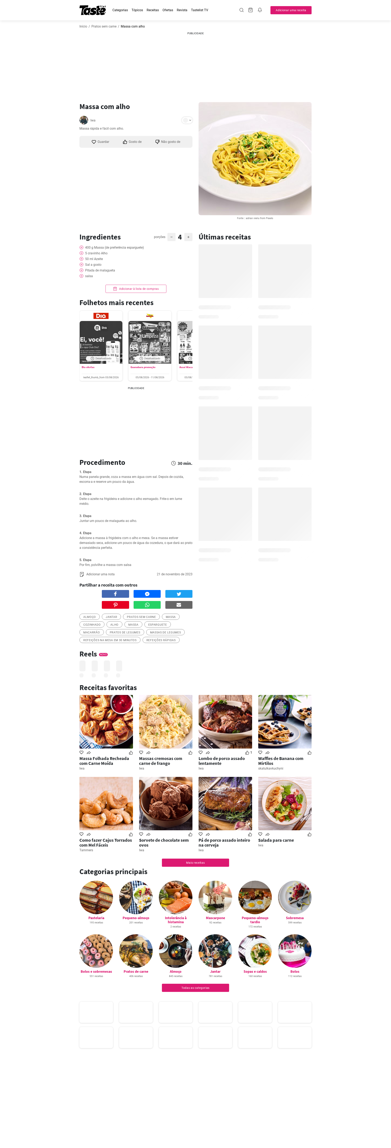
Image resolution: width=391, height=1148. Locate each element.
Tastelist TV (199, 10)
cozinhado (92, 624)
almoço (89, 617)
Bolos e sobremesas (96, 971)
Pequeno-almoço (136, 917)
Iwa (93, 120)
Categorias (120, 10)
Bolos (294, 971)
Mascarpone (215, 917)
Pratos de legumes (125, 632)
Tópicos (137, 10)
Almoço (175, 971)
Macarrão (91, 632)
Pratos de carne (136, 971)
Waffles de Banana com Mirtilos (280, 761)
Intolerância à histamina (176, 919)
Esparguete (157, 624)
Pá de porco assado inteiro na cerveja (224, 842)
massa (171, 617)
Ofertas (168, 10)
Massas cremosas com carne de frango (160, 761)
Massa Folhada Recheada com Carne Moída (104, 761)
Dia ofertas (88, 367)
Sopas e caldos (255, 971)
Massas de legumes (165, 632)
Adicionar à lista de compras (138, 288)
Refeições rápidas (161, 640)
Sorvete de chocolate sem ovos (164, 842)
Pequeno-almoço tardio (255, 919)
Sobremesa (295, 917)
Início (83, 26)
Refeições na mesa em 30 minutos (110, 640)
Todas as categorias (195, 987)
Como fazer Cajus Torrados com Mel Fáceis (105, 842)
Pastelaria (96, 917)
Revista (182, 10)
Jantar (111, 617)
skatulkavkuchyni (270, 768)
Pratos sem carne (103, 26)
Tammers (86, 850)
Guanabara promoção (143, 367)
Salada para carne (276, 840)
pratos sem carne (141, 617)
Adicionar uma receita (291, 10)
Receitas (153, 10)
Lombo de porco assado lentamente (222, 761)
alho (114, 624)
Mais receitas (195, 862)
